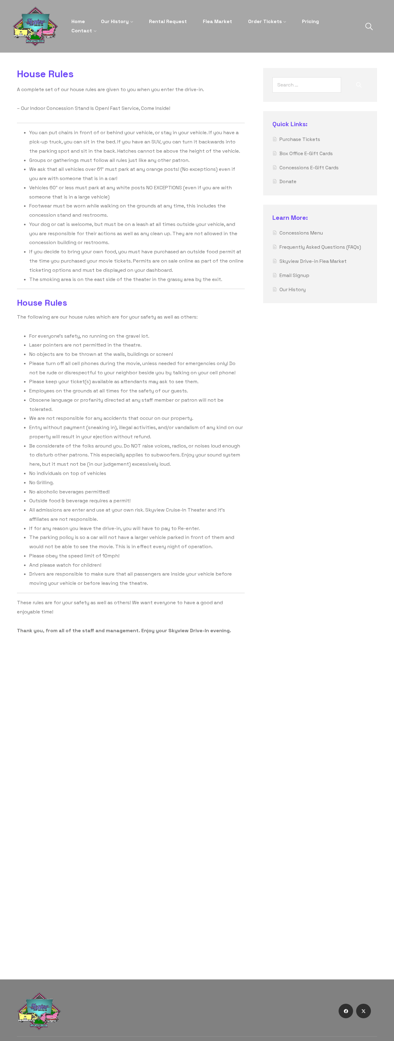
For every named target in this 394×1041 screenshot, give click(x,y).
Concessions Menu (301, 233)
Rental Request (168, 21)
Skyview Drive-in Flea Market (313, 261)
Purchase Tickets (299, 139)
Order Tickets (265, 21)
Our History (115, 21)
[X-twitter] (363, 1011)
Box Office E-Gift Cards (306, 153)
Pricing (310, 21)
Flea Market (217, 21)
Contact (81, 31)
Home (78, 21)
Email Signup (294, 275)
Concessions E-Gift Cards (309, 167)
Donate (287, 181)
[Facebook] (346, 1011)
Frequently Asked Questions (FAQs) (320, 247)
